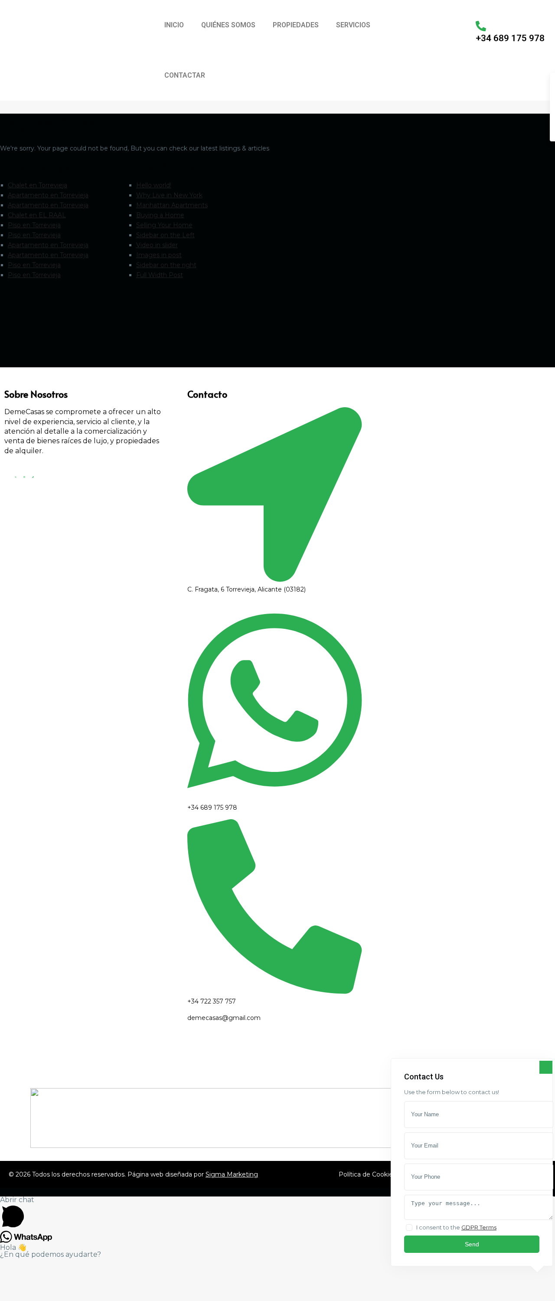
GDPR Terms (478, 1227)
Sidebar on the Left (165, 235)
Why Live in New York (169, 195)
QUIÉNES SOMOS (228, 25)
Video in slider (157, 245)
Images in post (159, 255)
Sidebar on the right (166, 265)
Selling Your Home (164, 225)
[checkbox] (409, 1227)
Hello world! (153, 185)
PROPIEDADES (296, 25)
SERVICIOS (353, 25)
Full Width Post (159, 275)
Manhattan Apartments (172, 205)
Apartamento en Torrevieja (48, 195)
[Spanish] (416, 22)
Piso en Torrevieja (34, 225)
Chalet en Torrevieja (37, 185)
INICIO (174, 25)
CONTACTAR (184, 75)
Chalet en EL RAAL (37, 215)
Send (472, 1244)
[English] (405, 22)
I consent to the (456, 1227)
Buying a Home (160, 215)
